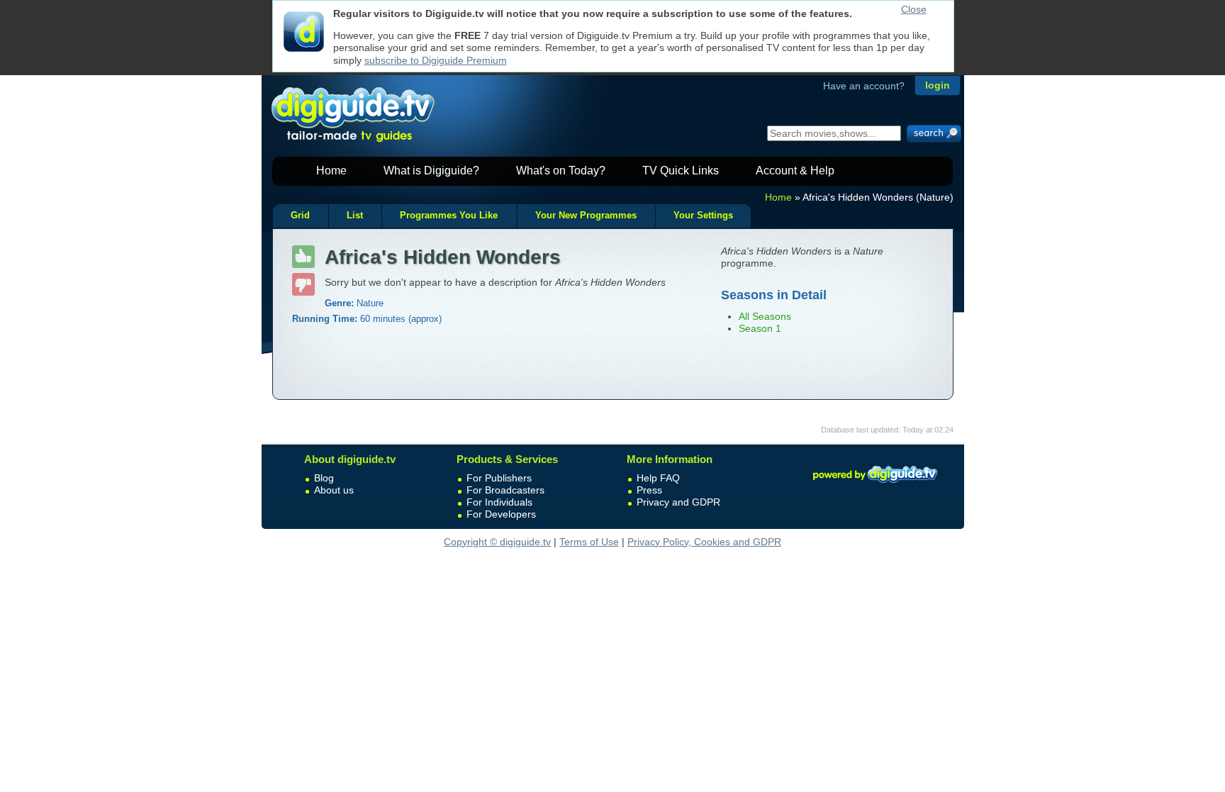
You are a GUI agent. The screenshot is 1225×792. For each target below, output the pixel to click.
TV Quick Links (680, 170)
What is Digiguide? (431, 170)
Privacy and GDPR (678, 502)
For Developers (501, 514)
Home (331, 170)
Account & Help (795, 170)
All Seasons (765, 316)
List (355, 216)
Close (914, 9)
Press (649, 490)
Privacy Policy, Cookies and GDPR (704, 541)
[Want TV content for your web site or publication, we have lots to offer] (875, 485)
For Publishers (499, 478)
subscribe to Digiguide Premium (435, 60)
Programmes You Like (449, 216)
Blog (324, 478)
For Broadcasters (505, 490)
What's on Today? (560, 170)
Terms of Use (589, 541)
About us (334, 490)
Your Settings (703, 216)
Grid (300, 216)
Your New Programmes (586, 216)
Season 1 (760, 328)
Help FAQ (658, 478)
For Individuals (499, 502)
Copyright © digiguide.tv (497, 541)
